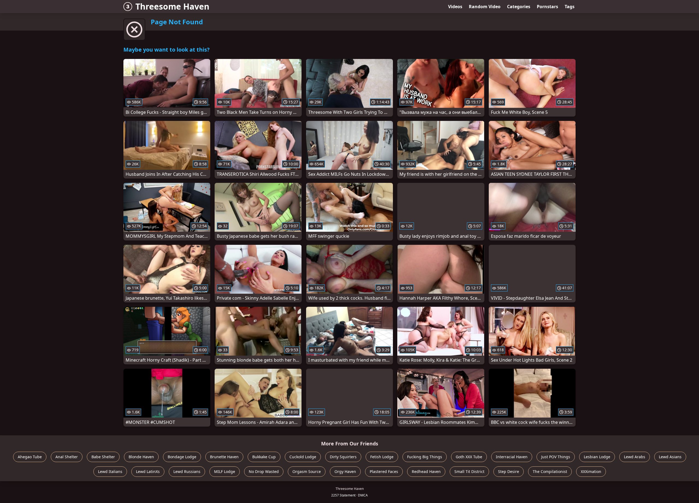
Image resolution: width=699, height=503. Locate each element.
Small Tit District (469, 471)
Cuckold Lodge (302, 456)
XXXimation (591, 471)
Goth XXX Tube (469, 456)
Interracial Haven (512, 456)
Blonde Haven (141, 456)
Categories (518, 7)
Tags (569, 7)
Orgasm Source (306, 471)
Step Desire (508, 471)
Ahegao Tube (30, 456)
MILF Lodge (224, 471)
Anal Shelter (66, 456)
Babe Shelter (103, 456)
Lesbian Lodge (597, 456)
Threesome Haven (172, 6)
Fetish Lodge (381, 456)
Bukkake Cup (264, 456)
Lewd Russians (186, 471)
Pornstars (547, 7)
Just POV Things (555, 456)
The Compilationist (550, 471)
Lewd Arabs (634, 456)
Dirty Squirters (343, 456)
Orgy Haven (345, 471)
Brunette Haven (224, 456)
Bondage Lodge (182, 456)
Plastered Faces (384, 471)
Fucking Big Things (424, 456)
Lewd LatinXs (148, 471)
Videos (455, 7)
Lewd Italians (110, 471)
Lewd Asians (670, 456)
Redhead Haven (426, 471)
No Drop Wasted (264, 471)
